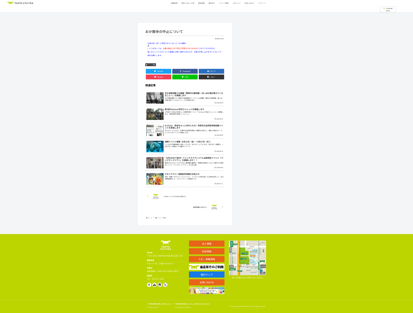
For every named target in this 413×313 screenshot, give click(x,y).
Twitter (165, 285)
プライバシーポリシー (183, 307)
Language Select (388, 9)
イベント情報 (151, 65)
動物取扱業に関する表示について (160, 304)
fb (149, 285)
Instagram (160, 285)
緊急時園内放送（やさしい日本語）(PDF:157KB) (192, 304)
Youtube (154, 285)
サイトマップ (154, 307)
